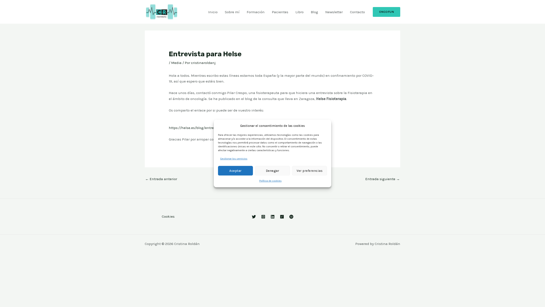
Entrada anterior (161, 179)
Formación (256, 12)
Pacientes (280, 12)
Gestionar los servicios (233, 158)
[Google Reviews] (263, 217)
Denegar (272, 171)
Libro (299, 12)
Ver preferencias (310, 171)
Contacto (357, 12)
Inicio (213, 12)
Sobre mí (232, 12)
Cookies (168, 216)
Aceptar (235, 171)
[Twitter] (254, 217)
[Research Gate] (282, 217)
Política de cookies (270, 181)
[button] (386, 12)
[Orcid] (291, 217)
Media (176, 63)
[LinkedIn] (273, 217)
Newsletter (334, 12)
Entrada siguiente (382, 179)
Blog (314, 12)
